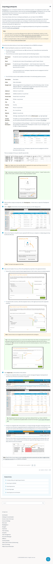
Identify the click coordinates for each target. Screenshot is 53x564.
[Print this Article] (50, 6)
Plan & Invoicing (6, 544)
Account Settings (6, 521)
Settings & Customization (8, 517)
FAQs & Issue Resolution (8, 546)
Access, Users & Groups (8, 519)
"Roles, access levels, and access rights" (30, 35)
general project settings (27, 88)
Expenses (4, 528)
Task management (6, 534)
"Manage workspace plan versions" (33, 36)
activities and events (27, 457)
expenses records (9, 459)
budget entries (45, 457)
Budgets (4, 526)
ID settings (33, 11)
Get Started (5, 515)
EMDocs (4, 538)
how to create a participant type (18, 40)
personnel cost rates (37, 457)
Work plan (4, 522)
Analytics (4, 532)
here (13, 51)
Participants (5, 9)
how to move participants (13, 28)
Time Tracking (5, 530)
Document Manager (6, 536)
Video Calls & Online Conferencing (10, 542)
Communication (6, 540)
